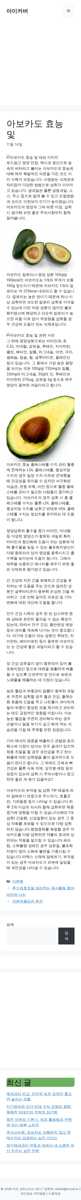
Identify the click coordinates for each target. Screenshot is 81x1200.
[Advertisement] (40, 64)
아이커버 (17, 11)
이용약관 (54, 1193)
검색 (10, 924)
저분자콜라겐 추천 (27, 901)
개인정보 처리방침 (33, 1193)
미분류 (17, 881)
